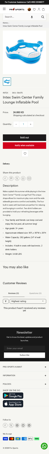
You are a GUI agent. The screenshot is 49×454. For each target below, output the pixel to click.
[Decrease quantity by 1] (16, 124)
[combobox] (21, 17)
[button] (31, 17)
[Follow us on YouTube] (23, 425)
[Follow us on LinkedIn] (29, 425)
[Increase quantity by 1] (30, 124)
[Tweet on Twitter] (17, 178)
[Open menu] (4, 9)
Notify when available (24, 146)
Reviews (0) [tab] (13, 293)
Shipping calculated (22, 115)
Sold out (24, 138)
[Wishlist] (34, 9)
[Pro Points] (29, 9)
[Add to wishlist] (25, 153)
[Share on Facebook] (5, 178)
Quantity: (7, 124)
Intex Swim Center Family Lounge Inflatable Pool (22, 26)
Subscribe (24, 355)
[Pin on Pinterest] (11, 178)
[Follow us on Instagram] (17, 425)
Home (5, 23)
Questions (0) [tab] (35, 293)
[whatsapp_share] (23, 178)
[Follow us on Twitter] (11, 425)
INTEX (5, 93)
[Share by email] (29, 178)
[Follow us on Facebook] (5, 425)
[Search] (42, 17)
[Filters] (6, 301)
